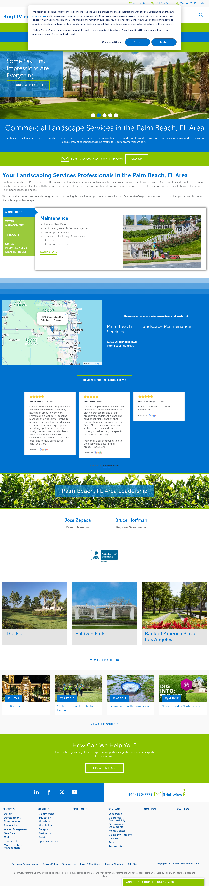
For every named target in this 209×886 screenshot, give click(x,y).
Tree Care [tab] (12, 234)
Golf (6, 837)
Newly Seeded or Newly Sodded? (181, 706)
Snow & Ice (11, 825)
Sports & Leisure (48, 841)
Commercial (46, 813)
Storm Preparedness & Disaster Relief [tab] (16, 247)
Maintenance (12, 821)
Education (45, 817)
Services (9, 809)
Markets (43, 809)
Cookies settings (111, 42)
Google (98, 363)
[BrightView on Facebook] (50, 793)
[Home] (19, 13)
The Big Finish (13, 706)
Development (12, 817)
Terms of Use (69, 864)
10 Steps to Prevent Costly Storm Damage (76, 708)
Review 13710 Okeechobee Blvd (104, 380)
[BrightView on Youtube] (74, 793)
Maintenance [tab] (14, 212)
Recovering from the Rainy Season (130, 706)
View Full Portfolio (104, 660)
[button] (52, 329)
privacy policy (39, 15)
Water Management (16, 829)
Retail (42, 837)
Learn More (48, 251)
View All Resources (104, 724)
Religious (44, 829)
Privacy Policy (50, 864)
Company (114, 809)
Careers (183, 809)
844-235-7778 (140, 794)
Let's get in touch (104, 768)
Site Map (132, 864)
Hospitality (45, 825)
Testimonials (116, 846)
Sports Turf (10, 841)
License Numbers (114, 864)
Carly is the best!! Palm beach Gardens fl (154, 408)
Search (201, 15)
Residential (45, 833)
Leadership (115, 813)
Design (8, 813)
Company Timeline (120, 834)
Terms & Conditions (90, 864)
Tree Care (9, 833)
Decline (164, 42)
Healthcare (45, 821)
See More (35, 605)
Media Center (117, 830)
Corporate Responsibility (117, 819)
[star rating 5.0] (50, 396)
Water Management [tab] (14, 223)
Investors (114, 838)
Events (113, 842)
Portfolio (80, 809)
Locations (149, 809)
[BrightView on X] (62, 793)
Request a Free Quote (28, 85)
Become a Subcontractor (25, 864)
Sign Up (136, 159)
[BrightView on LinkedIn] (37, 793)
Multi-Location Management (13, 846)
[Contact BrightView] (157, 794)
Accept (137, 42)
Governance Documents (116, 825)
